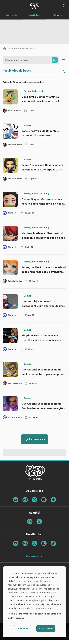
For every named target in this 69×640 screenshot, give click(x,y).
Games (27, 125)
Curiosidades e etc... (35, 91)
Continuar (46, 628)
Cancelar (22, 628)
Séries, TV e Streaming (36, 193)
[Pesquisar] (55, 60)
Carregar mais (37, 439)
